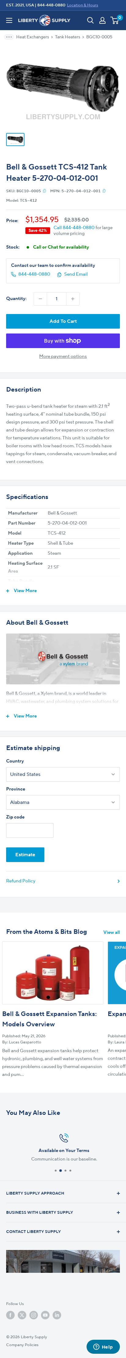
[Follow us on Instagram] (33, 1315)
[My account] (102, 20)
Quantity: (16, 299)
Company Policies (22, 1344)
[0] (115, 20)
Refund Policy (20, 881)
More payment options (63, 356)
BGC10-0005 (99, 37)
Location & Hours (82, 5)
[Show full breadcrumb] (11, 37)
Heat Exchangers (32, 37)
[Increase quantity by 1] (72, 298)
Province (15, 789)
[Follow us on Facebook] (10, 1315)
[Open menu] (9, 20)
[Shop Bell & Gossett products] (63, 659)
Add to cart (63, 321)
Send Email (76, 274)
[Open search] (90, 20)
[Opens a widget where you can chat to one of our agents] (103, 1347)
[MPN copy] (104, 191)
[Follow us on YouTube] (45, 1315)
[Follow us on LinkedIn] (57, 1315)
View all (111, 932)
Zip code (15, 817)
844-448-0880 (51, 5)
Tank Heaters (67, 37)
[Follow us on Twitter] (22, 1315)
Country (15, 761)
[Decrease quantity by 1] (40, 298)
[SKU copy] (44, 191)
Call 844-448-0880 (74, 228)
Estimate (25, 855)
